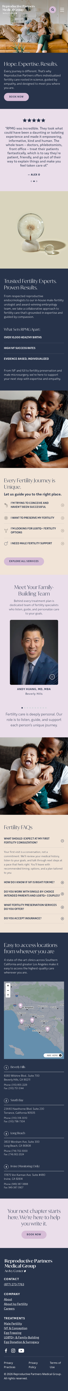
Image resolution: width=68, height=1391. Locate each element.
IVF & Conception (15, 1328)
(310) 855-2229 (19, 1085)
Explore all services (24, 561)
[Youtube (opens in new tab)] (21, 1351)
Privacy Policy (33, 1365)
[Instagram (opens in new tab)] (13, 1351)
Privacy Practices (9, 1365)
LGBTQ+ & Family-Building (21, 1337)
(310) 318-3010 (19, 1118)
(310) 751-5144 (16, 1088)
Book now (16, 97)
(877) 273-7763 (14, 1284)
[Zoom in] (8, 985)
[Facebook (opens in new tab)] (6, 1351)
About (8, 1299)
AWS (49, 1055)
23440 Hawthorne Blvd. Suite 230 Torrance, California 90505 (24, 1111)
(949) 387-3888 (19, 1184)
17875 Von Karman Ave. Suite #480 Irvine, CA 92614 (24, 1177)
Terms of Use (55, 1365)
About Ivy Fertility (16, 1304)
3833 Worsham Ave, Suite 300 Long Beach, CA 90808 (21, 1144)
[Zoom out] (8, 990)
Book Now (34, 1234)
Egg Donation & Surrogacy (21, 1342)
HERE (55, 1055)
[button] (20, 1006)
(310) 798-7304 (16, 1121)
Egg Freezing (12, 1333)
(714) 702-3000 (19, 1151)
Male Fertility (13, 1323)
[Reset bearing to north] (8, 995)
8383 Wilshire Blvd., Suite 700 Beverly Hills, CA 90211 (21, 1078)
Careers (9, 1308)
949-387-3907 (15, 1188)
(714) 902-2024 (16, 1154)
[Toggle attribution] (60, 1055)
